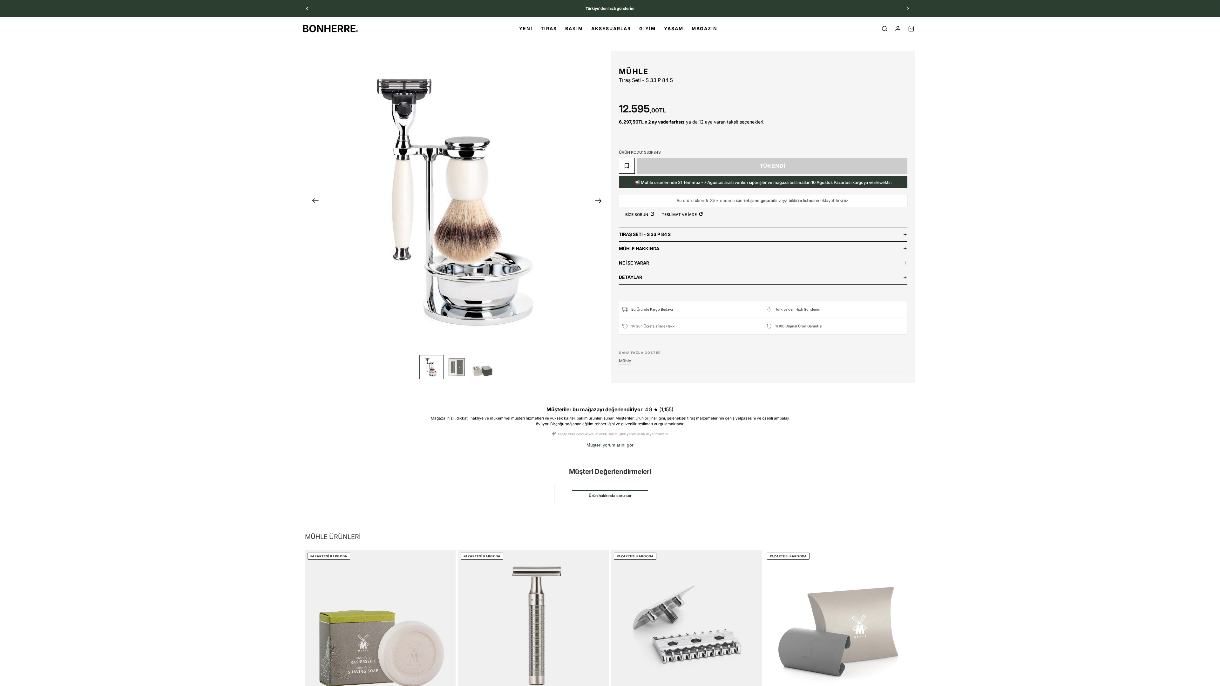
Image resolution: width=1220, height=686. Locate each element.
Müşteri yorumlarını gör (610, 444)
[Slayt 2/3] (456, 367)
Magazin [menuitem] (704, 28)
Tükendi (772, 166)
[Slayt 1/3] (431, 367)
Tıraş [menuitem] (549, 28)
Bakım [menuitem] (574, 28)
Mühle (634, 71)
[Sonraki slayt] (908, 9)
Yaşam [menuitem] (673, 28)
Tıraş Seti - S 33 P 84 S (645, 234)
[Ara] (884, 28)
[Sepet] (911, 28)
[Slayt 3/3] (482, 367)
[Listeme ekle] (627, 166)
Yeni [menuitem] (525, 28)
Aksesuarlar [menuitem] (611, 28)
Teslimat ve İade (680, 214)
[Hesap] (897, 28)
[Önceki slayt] (307, 9)
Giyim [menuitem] (647, 28)
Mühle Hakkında (639, 248)
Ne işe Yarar (634, 263)
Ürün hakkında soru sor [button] (610, 495)
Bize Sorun (637, 214)
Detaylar (630, 277)
